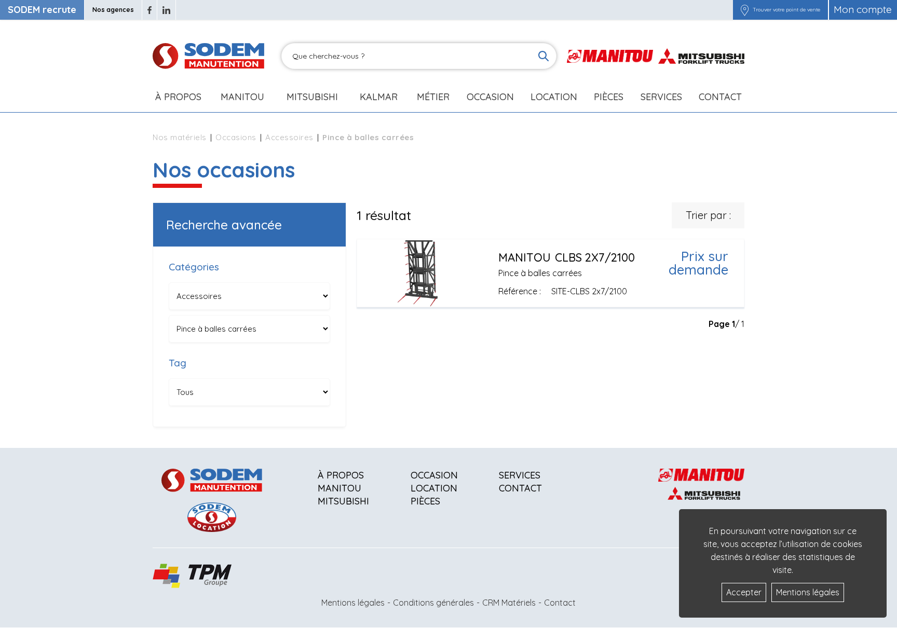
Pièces (425, 501)
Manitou (242, 97)
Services (519, 475)
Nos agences (113, 9)
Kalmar (379, 97)
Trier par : (708, 215)
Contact (720, 97)
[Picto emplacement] (745, 10)
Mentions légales (353, 602)
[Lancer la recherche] (543, 56)
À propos (341, 475)
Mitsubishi (312, 97)
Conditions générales (433, 602)
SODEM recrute (42, 10)
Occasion (490, 97)
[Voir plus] (550, 273)
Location (554, 97)
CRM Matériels (509, 602)
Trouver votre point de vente (786, 9)
